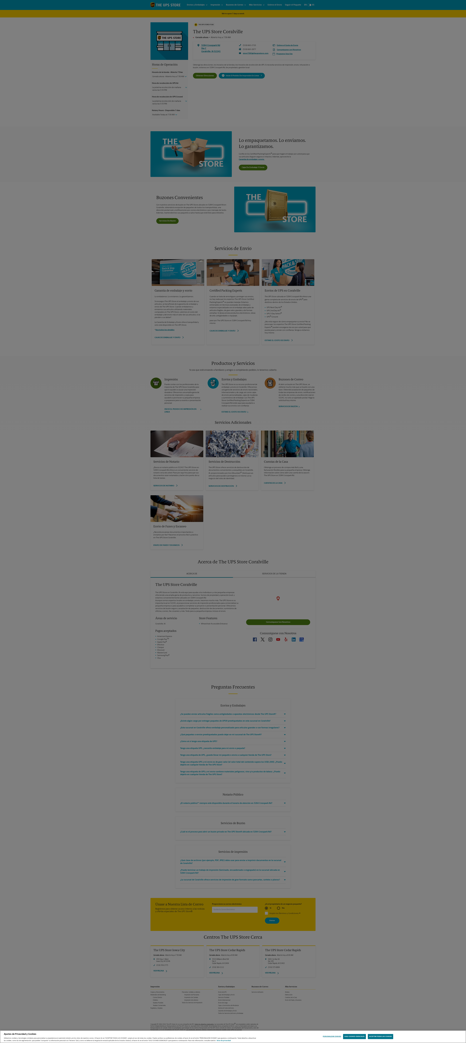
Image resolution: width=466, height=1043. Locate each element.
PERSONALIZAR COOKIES (332, 1036)
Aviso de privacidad (224, 1040)
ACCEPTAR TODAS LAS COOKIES (380, 1036)
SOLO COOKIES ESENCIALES (354, 1036)
